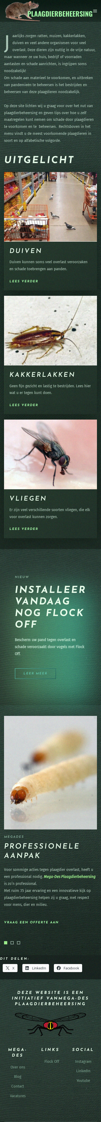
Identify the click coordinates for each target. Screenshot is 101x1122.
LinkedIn (83, 1071)
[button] (95, 11)
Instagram (83, 1061)
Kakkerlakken (42, 375)
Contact (17, 1086)
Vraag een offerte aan (31, 922)
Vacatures (18, 1096)
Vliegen (28, 499)
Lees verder (23, 281)
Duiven (25, 251)
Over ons (18, 1067)
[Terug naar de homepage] (48, 11)
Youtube (83, 1080)
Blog (17, 1076)
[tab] (5, 942)
